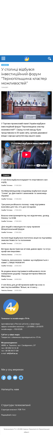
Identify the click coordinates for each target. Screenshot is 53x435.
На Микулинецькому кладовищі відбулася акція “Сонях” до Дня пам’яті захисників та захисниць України (24, 193)
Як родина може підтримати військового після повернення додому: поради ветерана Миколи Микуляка (23, 273)
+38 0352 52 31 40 (11, 348)
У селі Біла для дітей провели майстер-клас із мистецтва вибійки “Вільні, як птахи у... (23, 286)
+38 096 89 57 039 (11, 351)
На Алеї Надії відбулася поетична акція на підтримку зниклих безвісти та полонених (26, 239)
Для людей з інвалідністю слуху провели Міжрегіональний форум (20, 227)
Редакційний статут (8, 415)
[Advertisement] (26, 27)
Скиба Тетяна (6, 185)
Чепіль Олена (6, 254)
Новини (5, 65)
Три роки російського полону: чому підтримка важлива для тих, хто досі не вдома (23, 205)
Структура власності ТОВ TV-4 (13, 410)
